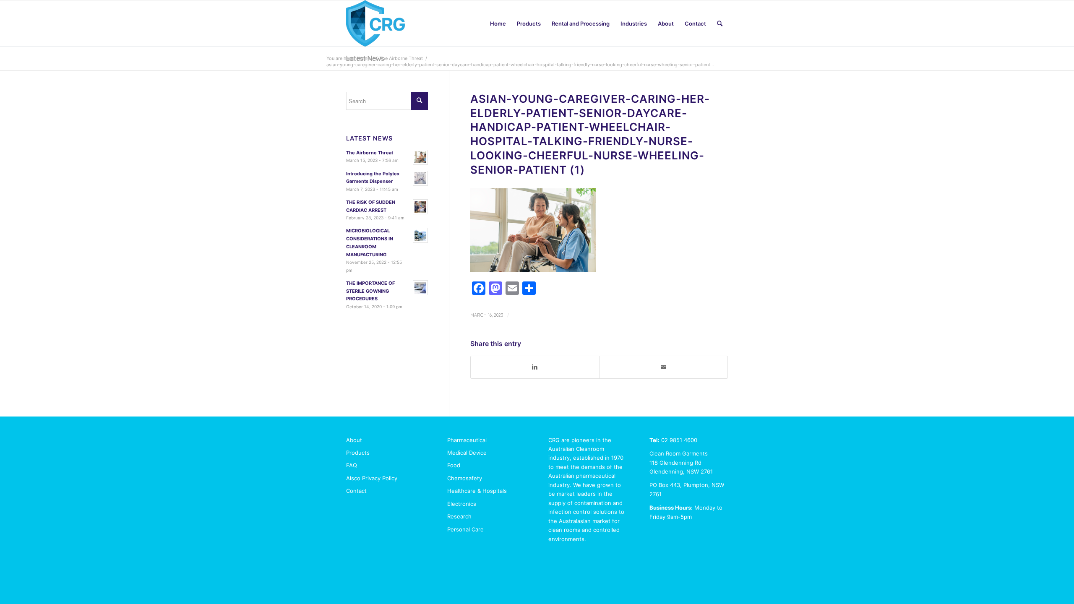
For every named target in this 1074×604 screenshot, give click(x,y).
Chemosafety (464, 478)
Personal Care (465, 529)
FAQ (351, 465)
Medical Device (467, 452)
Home (363, 58)
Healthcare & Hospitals (477, 490)
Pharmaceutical (467, 440)
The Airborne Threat (401, 58)
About (354, 440)
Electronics (461, 503)
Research (459, 516)
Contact (356, 490)
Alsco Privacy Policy (371, 478)
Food (453, 465)
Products (358, 452)
